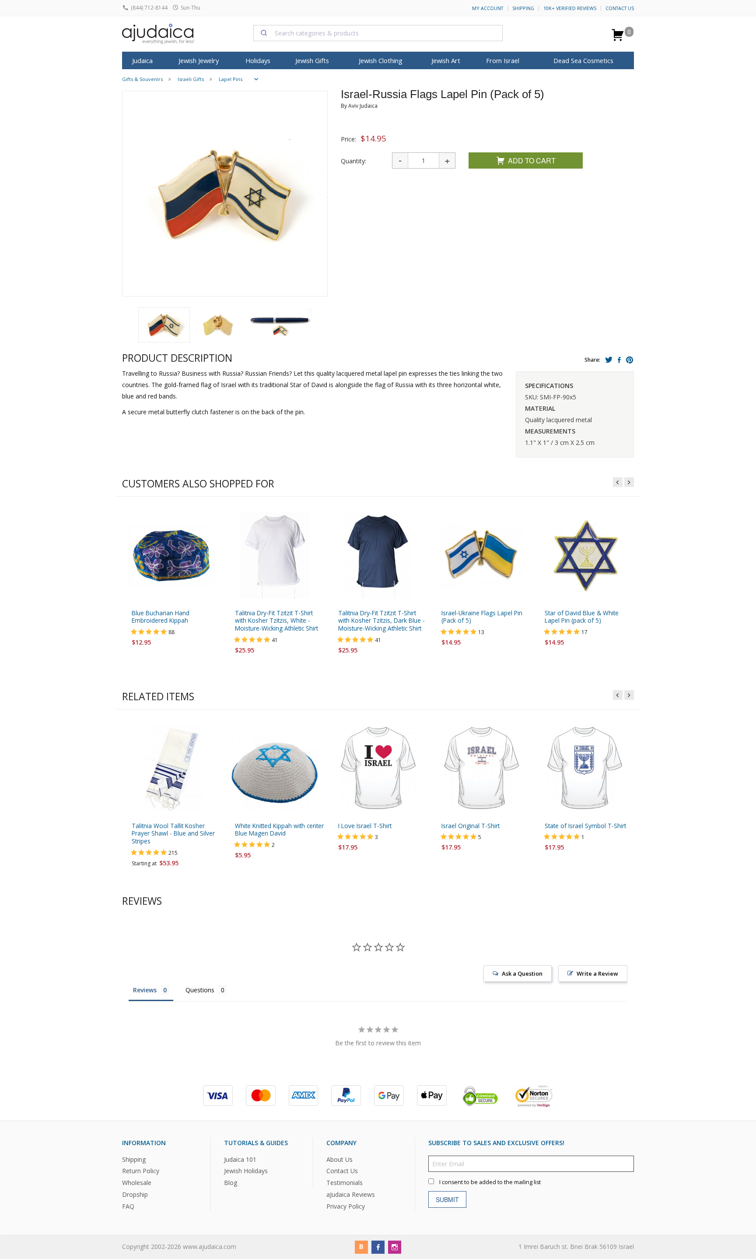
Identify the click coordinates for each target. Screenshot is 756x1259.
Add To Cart (532, 160)
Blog (230, 1182)
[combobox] (378, 32)
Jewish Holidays (246, 1171)
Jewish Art (445, 60)
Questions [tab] (200, 990)
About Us (339, 1159)
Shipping (523, 8)
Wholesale (136, 1182)
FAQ (128, 1206)
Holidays (257, 60)
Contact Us (620, 8)
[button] (164, 324)
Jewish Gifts (312, 60)
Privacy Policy (345, 1206)
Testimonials (344, 1182)
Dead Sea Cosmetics (583, 60)
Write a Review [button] (597, 973)
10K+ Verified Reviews (569, 8)
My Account (487, 8)
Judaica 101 (240, 1159)
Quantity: (353, 161)
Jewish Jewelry (198, 60)
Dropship (135, 1194)
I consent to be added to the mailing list (490, 1181)
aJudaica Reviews (350, 1194)
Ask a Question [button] (522, 973)
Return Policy (140, 1171)
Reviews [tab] (145, 990)
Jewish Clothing (380, 60)
